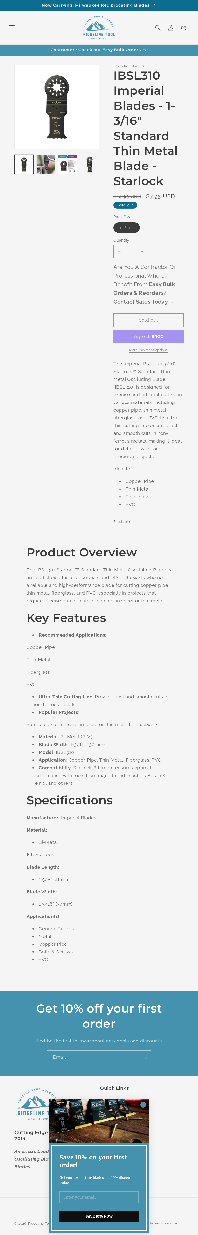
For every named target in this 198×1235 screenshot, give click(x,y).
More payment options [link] (148, 350)
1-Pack (130, 229)
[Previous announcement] (10, 50)
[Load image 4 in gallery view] (89, 164)
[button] (12, 27)
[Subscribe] (144, 1057)
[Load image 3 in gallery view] (67, 164)
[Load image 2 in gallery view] (46, 164)
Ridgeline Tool (40, 1223)
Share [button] (124, 521)
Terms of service (163, 1223)
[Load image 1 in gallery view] (24, 164)
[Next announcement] (188, 50)
